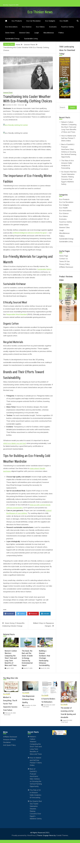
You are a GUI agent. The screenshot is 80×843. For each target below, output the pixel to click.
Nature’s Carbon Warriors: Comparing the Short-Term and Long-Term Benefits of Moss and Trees (11, 658)
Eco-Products (17, 21)
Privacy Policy (64, 264)
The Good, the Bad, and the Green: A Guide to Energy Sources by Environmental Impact (27, 658)
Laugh (36, 33)
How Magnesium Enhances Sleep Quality (28, 699)
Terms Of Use (64, 261)
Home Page (63, 256)
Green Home (10, 33)
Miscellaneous (48, 33)
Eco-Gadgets (50, 21)
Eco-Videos (40, 27)
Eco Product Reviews (68, 286)
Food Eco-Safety (67, 27)
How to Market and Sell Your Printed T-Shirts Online (68, 138)
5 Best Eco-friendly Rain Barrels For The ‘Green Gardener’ (68, 303)
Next (74, 302)
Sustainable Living (31, 38)
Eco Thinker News (40, 12)
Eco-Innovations (11, 27)
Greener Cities (24, 33)
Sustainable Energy (12, 38)
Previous (62, 302)
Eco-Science (26, 27)
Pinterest (33, 613)
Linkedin (45, 613)
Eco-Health (64, 21)
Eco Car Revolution (33, 21)
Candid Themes (62, 835)
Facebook (10, 613)
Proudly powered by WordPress (24, 835)
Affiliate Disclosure (66, 267)
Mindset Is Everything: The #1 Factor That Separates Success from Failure (10, 703)
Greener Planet (7, 92)
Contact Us (63, 259)
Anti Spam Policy (9, 745)
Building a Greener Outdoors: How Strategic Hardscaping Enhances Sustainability (44, 658)
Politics (61, 33)
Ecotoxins (53, 27)
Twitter (22, 613)
